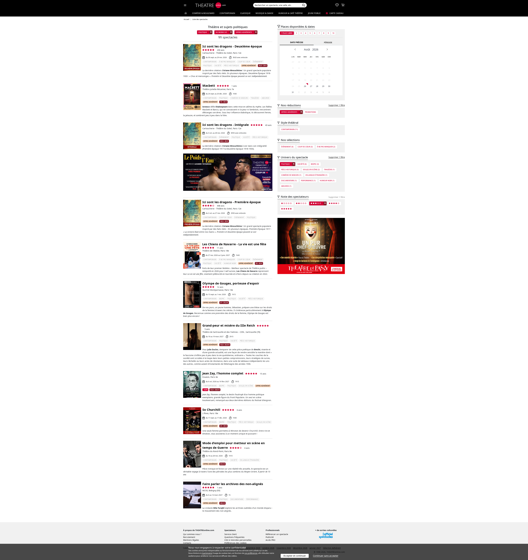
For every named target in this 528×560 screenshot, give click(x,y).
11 (299, 74)
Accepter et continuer (294, 555)
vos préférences (250, 553)
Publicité (270, 537)
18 (299, 80)
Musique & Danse (264, 13)
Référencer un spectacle (277, 534)
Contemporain (227, 13)
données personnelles (241, 540)
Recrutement (189, 537)
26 (305, 86)
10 (333, 33)
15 (323, 74)
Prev (295, 49)
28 (299, 62)
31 (317, 62)
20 (311, 80)
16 (329, 74)
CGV (226, 540)
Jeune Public (314, 13)
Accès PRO (270, 540)
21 (317, 80)
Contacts (187, 543)
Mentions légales (191, 540)
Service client (230, 534)
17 (293, 80)
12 (305, 74)
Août (307, 49)
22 (323, 80)
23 (329, 80)
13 (311, 74)
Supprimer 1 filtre (336, 105)
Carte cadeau (336, 13)
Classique (245, 13)
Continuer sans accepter (325, 555)
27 (293, 62)
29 (305, 62)
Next (327, 49)
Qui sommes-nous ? (192, 534)
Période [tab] (328, 42)
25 (299, 86)
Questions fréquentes (234, 537)
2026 (315, 49)
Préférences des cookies (235, 543)
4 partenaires (207, 553)
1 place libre (286, 33)
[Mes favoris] (337, 5)
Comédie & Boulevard (203, 13)
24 (293, 86)
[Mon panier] (343, 5)
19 (305, 80)
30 (311, 62)
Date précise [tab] (296, 42)
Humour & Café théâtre (290, 13)
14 (317, 74)
